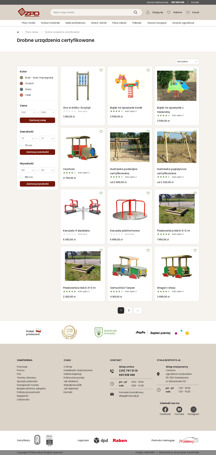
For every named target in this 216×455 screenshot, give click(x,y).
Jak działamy (71, 381)
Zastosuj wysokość (37, 183)
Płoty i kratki (28, 22)
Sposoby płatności (27, 381)
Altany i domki (99, 22)
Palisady (137, 22)
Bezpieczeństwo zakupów (31, 388)
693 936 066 (177, 2)
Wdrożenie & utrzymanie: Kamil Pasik (179, 452)
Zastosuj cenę (37, 120)
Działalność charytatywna (78, 370)
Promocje (22, 366)
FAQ (19, 374)
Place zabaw (119, 22)
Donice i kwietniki (50, 22)
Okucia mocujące (156, 22)
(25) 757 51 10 (128, 370)
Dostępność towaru (28, 385)
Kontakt (195, 2)
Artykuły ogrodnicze (183, 22)
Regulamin (22, 395)
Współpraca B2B (73, 385)
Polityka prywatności (28, 392)
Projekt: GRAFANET (145, 452)
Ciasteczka (23, 399)
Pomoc (21, 370)
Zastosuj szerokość (37, 152)
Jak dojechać (71, 388)
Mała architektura (75, 22)
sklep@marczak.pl (129, 395)
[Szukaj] (135, 12)
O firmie (68, 366)
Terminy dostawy (26, 377)
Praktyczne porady (74, 377)
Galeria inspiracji (72, 374)
